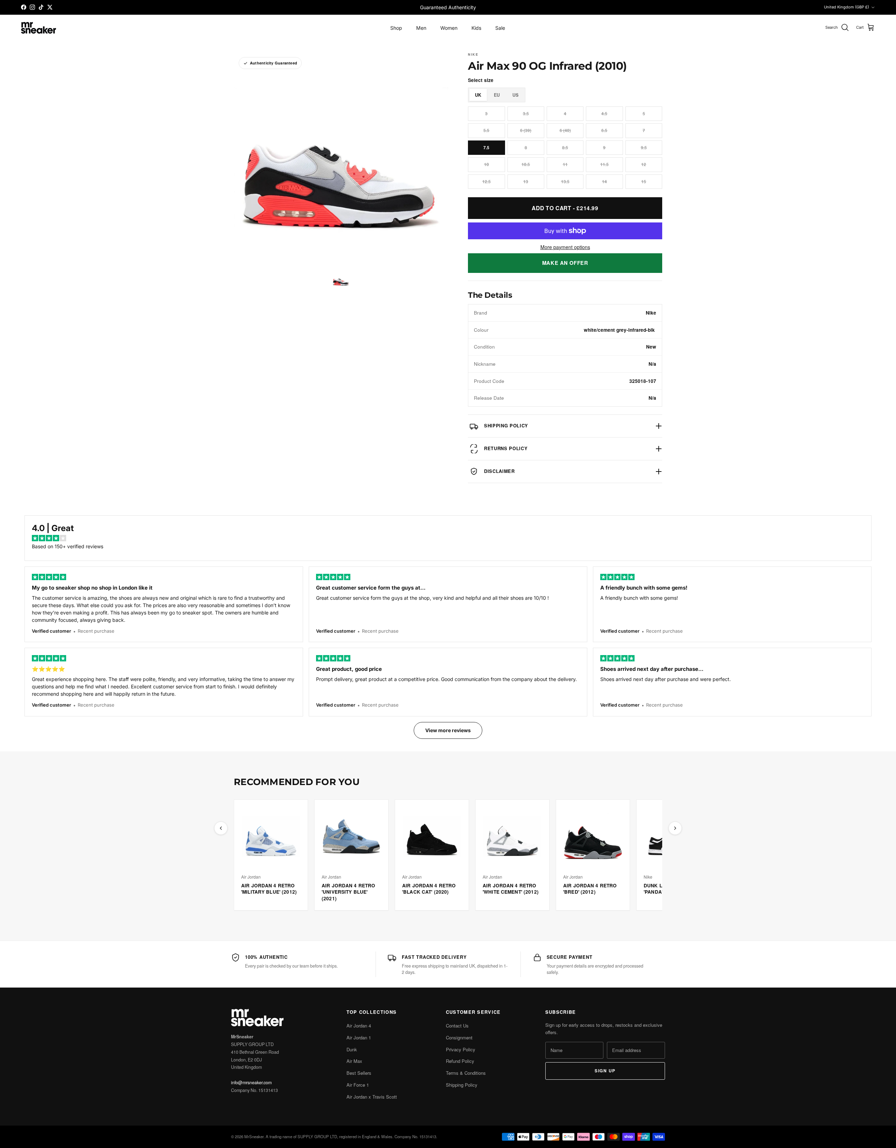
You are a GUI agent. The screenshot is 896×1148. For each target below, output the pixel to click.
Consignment (459, 1037)
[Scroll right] (675, 828)
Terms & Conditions (466, 1073)
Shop (396, 28)
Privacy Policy (460, 1049)
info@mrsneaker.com (251, 1082)
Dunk (351, 1049)
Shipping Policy (461, 1084)
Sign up (605, 1070)
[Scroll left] (220, 828)
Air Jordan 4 (358, 1025)
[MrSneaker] (38, 28)
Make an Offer (565, 263)
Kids (476, 28)
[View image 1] (341, 280)
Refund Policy (460, 1061)
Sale (500, 28)
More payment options (565, 247)
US (515, 95)
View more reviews (448, 730)
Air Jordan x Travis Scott (371, 1096)
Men (421, 28)
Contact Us (457, 1025)
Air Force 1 (357, 1084)
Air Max (354, 1061)
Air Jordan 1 (358, 1037)
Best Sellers (358, 1073)
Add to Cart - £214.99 (565, 208)
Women (448, 28)
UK (478, 95)
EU (497, 95)
